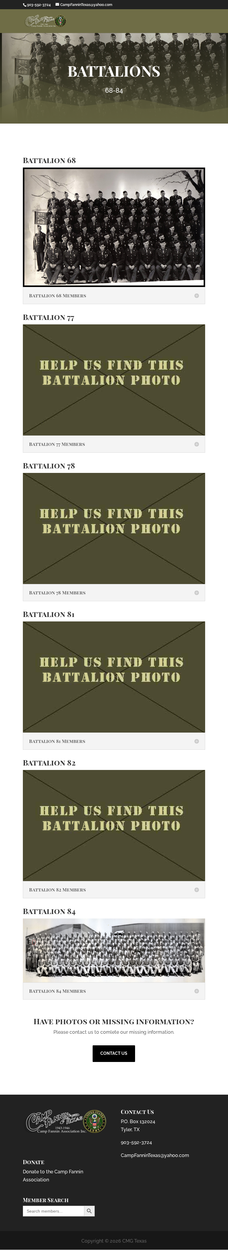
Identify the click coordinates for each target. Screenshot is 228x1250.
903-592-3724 (136, 1142)
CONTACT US (113, 1053)
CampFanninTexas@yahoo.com (155, 1155)
